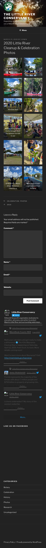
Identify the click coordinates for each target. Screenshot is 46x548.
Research (8, 507)
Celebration (13, 201)
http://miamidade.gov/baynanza (18, 358)
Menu (24, 30)
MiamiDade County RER (20, 332)
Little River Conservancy (20, 394)
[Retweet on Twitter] (10, 328)
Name (7, 262)
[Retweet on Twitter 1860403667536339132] (10, 408)
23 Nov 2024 (14, 397)
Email (7, 275)
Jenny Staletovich (17, 373)
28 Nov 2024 (31, 373)
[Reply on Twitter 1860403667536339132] (6, 408)
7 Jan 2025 (36, 332)
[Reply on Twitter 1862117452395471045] (6, 386)
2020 (9, 205)
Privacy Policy (9, 542)
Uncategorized (10, 512)
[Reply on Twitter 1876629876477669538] (6, 362)
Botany (7, 487)
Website (7, 287)
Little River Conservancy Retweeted (24, 328)
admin (24, 39)
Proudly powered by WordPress (29, 542)
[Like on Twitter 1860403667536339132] (15, 408)
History (7, 497)
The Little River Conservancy (19, 16)
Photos (23, 201)
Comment (9, 228)
